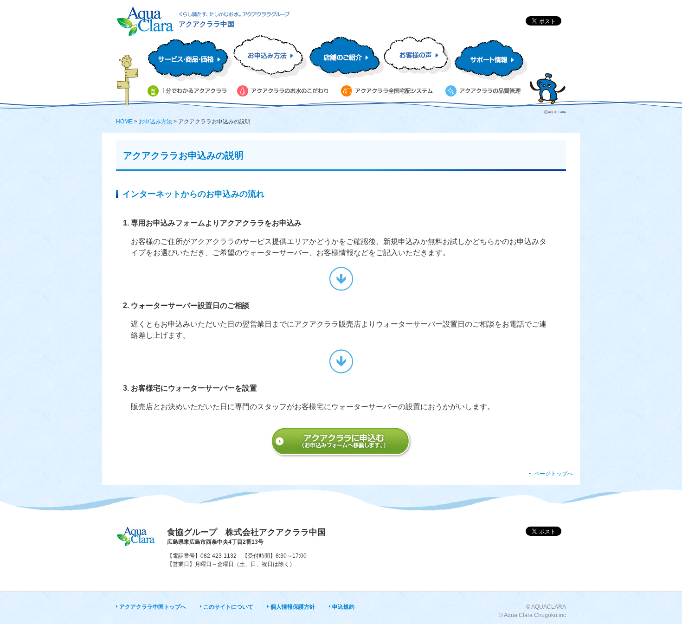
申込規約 (343, 607)
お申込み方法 (155, 121)
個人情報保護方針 (292, 607)
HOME (124, 121)
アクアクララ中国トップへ (152, 607)
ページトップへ (553, 473)
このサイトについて (228, 607)
